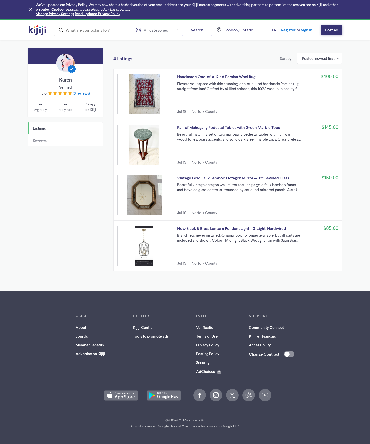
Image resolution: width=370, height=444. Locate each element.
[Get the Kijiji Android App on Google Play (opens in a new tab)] (164, 395)
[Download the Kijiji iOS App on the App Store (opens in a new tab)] (121, 395)
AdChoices (205, 371)
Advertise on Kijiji (90, 353)
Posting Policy (207, 353)
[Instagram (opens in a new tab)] (216, 395)
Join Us (82, 336)
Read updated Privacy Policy (97, 14)
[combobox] (93, 30)
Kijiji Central (143, 327)
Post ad (331, 29)
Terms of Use (207, 336)
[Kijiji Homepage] (38, 30)
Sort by (286, 58)
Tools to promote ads (151, 336)
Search (197, 29)
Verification (205, 327)
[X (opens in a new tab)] (232, 395)
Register (288, 29)
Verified (65, 87)
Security (203, 362)
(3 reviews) (81, 93)
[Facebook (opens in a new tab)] (199, 395)
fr (274, 29)
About (81, 327)
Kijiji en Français (262, 336)
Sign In (306, 29)
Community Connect (266, 327)
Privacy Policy (207, 345)
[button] (228, 94)
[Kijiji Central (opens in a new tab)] (248, 395)
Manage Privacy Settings (55, 14)
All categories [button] (156, 30)
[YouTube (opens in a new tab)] (265, 395)
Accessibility (260, 345)
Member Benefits (90, 345)
